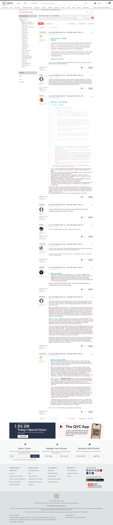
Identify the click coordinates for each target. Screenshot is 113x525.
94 (43, 218)
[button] (95, 3)
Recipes (26, 38)
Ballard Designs (56, 503)
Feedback (31, 484)
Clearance (37, 7)
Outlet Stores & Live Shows (36, 479)
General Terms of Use (61, 505)
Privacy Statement (51, 505)
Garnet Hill (69, 503)
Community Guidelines (14, 517)
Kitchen (25, 37)
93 (43, 198)
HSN (50, 503)
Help (92, 12)
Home (79, 7)
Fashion (50, 7)
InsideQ (25, 25)
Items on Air (34, 3)
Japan (75, 517)
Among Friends (27, 58)
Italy (72, 517)
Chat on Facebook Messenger (17, 479)
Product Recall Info (14, 484)
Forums (30, 9)
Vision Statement (13, 521)
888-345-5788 (13, 470)
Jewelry (63, 7)
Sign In (87, 12)
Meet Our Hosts (33, 476)
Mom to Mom (27, 55)
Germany (68, 517)
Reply (90, 67)
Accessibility (21, 521)
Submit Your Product (72, 473)
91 (43, 69)
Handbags (26, 32)
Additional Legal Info (49, 517)
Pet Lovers (26, 53)
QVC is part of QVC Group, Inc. (41, 503)
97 (43, 290)
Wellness (26, 47)
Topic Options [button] (48, 23)
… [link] (49, 27)
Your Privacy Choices (14, 519)
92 (43, 89)
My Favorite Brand (28, 22)
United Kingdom (81, 517)
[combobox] (62, 3)
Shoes (68, 7)
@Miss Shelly (62, 110)
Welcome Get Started (29, 23)
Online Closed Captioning (38, 517)
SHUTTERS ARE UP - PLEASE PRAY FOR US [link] (50, 9)
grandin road (76, 503)
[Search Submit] (85, 3)
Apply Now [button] (96, 456)
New (11, 7)
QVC (20, 9)
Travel (25, 60)
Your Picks (4, 7)
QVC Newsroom (52, 476)
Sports (25, 48)
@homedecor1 (56, 38)
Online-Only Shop (27, 7)
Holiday (25, 42)
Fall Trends (17, 7)
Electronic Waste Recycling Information (47, 519)
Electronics (86, 7)
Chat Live (11, 473)
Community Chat (36, 9)
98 (43, 347)
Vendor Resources (72, 470)
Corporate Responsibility (54, 479)
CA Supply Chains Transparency (30, 519)
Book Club (26, 52)
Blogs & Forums (24, 9)
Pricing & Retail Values (26, 517)
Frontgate (63, 503)
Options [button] (92, 32)
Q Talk (25, 62)
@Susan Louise (56, 102)
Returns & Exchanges (15, 481)
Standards (21, 82)
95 (43, 238)
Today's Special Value (29, 27)
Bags (74, 7)
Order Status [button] (48, 456)
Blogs (23, 67)
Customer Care (27, 65)
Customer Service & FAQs (16, 476)
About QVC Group (52, 473)
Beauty (56, 7)
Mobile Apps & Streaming (35, 481)
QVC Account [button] (64, 456)
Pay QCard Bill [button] (81, 456)
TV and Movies (27, 50)
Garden (44, 7)
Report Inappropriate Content (43, 67)
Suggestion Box (27, 63)
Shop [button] (18, 3)
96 (43, 261)
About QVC (51, 470)
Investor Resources (53, 481)
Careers (69, 476)
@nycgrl (53, 40)
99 (43, 413)
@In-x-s (56, 105)
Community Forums (34, 470)
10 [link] (55, 27)
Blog (30, 473)
